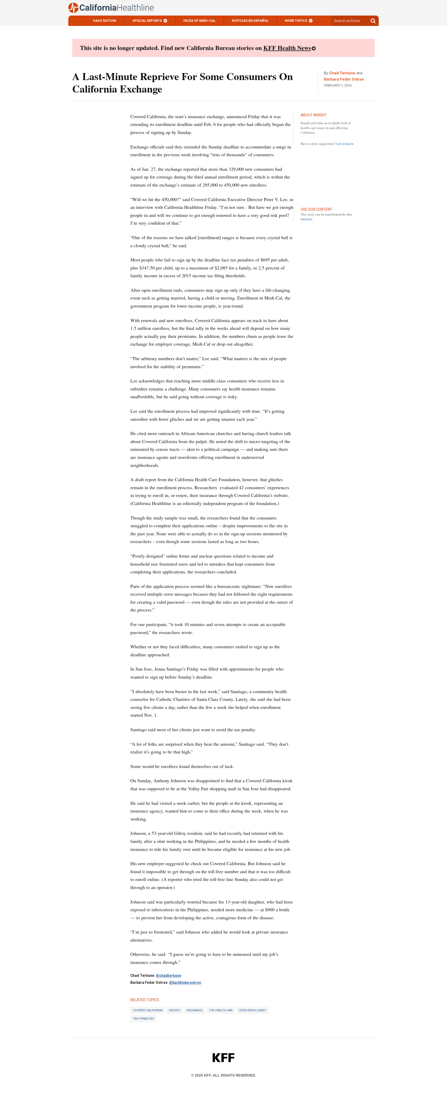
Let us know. (345, 143)
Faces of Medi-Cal (199, 21)
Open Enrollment (252, 1010)
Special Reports (147, 21)
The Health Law (221, 1010)
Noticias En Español (250, 21)
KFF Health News (287, 47)
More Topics (296, 21)
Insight (174, 1010)
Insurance (195, 1010)
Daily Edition (104, 21)
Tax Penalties (143, 1018)
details (306, 219)
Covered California (147, 1010)
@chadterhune (168, 975)
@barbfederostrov (185, 982)
